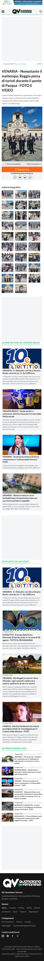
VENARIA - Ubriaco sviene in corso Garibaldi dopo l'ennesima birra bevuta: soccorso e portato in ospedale (20, 498)
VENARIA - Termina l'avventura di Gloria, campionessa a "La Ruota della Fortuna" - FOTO (21, 459)
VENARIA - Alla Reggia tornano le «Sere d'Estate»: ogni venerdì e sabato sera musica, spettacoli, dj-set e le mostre (20, 681)
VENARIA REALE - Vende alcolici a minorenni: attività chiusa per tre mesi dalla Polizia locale (22, 414)
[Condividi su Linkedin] (25, 177)
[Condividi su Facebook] (15, 177)
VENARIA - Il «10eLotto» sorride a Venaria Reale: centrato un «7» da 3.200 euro (21, 371)
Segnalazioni (33, 912)
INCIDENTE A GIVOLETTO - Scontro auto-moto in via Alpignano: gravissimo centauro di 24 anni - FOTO (28, 807)
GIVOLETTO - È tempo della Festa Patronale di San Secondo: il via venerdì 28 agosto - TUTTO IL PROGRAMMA (21, 637)
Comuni (23, 912)
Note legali (6, 925)
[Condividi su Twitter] (20, 177)
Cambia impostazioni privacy (24, 925)
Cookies (28, 922)
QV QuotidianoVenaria (25, 947)
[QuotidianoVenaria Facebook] (12, 936)
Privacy (19, 922)
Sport (15, 912)
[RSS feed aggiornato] (3, 936)
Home (4, 908)
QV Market (6, 912)
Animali (37, 908)
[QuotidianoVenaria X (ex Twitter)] (8, 936)
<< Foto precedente (13, 164)
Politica (21, 908)
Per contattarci (8, 922)
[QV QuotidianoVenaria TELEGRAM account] (17, 936)
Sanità (29, 908)
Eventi (39, 64)
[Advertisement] (22, 39)
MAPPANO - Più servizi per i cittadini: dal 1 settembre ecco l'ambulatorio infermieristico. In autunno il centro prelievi (27, 760)
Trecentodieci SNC (8, 949)
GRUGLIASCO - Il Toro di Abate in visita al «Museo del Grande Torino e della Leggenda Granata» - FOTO (28, 818)
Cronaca (12, 908)
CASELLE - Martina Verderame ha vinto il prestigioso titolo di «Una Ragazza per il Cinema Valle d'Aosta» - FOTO (21, 729)
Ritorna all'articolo (20, 64)
